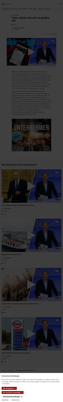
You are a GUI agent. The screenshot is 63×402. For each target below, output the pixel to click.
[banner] (31, 201)
